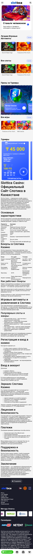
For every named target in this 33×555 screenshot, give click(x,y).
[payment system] (11, 513)
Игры (2, 493)
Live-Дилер (4, 494)
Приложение (5, 504)
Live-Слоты (4, 501)
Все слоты (6, 60)
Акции (3, 502)
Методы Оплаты (8, 509)
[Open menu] (2, 3)
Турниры (5, 139)
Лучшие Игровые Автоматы (9, 37)
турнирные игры (14, 178)
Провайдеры (6, 520)
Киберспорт (5, 497)
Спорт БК (4, 496)
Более (29, 37)
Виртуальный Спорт (7, 499)
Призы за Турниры (10, 83)
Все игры (5, 117)
